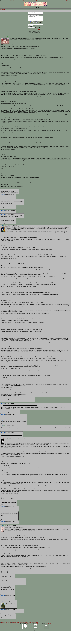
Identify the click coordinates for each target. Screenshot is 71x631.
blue (6, 0)
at (4, 0)
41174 (18, 36)
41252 (13, 595)
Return (1, 9)
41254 (13, 609)
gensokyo (2, 0)
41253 (13, 601)
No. (16, 36)
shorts (33, 0)
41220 (14, 512)
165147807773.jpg (4, 226)
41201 (16, 425)
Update (30, 26)
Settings (67, 0)
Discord (37, 623)
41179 (14, 210)
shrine (18, 0)
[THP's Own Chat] (46, 626)
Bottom (4, 9)
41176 (14, 194)
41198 (13, 420)
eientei (10, 0)
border (15, 0)
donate (28, 623)
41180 (13, 214)
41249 (13, 578)
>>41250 (2, 598)
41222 (13, 517)
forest (13, 0)
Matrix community (48, 623)
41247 (15, 525)
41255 (14, 614)
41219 (13, 506)
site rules (39, 29)
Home (70, 0)
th (8, 0)
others (30, 0)
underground (26, 0)
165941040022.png (4, 438)
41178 (14, 205)
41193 (14, 403)
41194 (13, 410)
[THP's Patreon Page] (25, 626)
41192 (14, 397)
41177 (14, 200)
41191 (16, 225)
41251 (13, 591)
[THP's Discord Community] (35, 626)
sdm (20, 0)
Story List (36, 0)
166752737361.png (4, 526)
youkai (22, 0)
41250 (13, 586)
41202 (13, 432)
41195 (14, 414)
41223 (14, 521)
